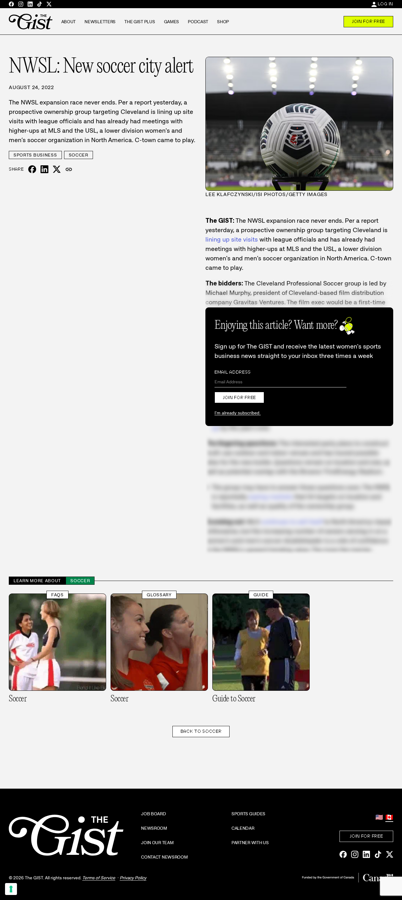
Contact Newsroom (164, 857)
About (68, 21)
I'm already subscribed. (238, 412)
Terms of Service (98, 878)
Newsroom (154, 828)
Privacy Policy (133, 878)
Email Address (233, 372)
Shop (223, 21)
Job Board (153, 814)
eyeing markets (271, 497)
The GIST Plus (139, 21)
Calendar (242, 828)
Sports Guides (248, 814)
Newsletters (100, 21)
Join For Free (368, 21)
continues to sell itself (292, 522)
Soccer (78, 155)
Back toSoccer (201, 731)
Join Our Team (157, 842)
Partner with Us (250, 842)
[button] (69, 169)
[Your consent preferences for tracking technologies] (11, 889)
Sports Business (35, 155)
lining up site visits (231, 239)
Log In (385, 3)
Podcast (198, 21)
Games (171, 21)
